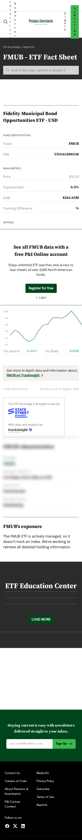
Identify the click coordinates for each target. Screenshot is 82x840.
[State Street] (18, 413)
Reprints (42, 805)
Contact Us (12, 773)
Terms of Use (45, 797)
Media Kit (43, 773)
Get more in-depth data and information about (42, 372)
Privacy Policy (45, 781)
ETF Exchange (11, 47)
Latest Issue (10, 22)
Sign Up (61, 743)
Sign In (65, 21)
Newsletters (15, 22)
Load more (41, 619)
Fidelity (9, 463)
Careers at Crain (16, 781)
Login (42, 297)
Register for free (41, 288)
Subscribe (75, 22)
